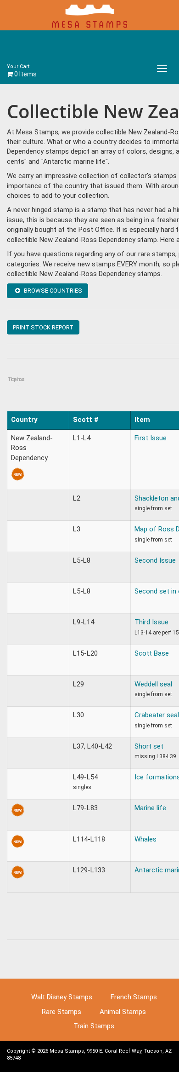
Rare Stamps (61, 1012)
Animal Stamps (123, 1012)
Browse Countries (52, 290)
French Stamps (134, 997)
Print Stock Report (43, 327)
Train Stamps (93, 1026)
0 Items (22, 70)
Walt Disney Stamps (61, 997)
